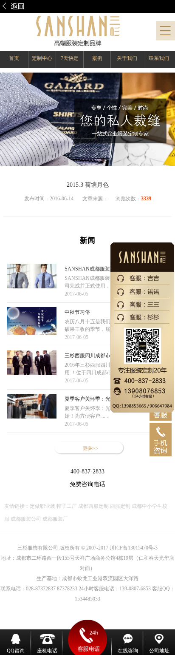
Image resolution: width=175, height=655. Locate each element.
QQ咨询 (16, 651)
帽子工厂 (66, 506)
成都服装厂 (54, 519)
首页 (14, 58)
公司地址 (159, 651)
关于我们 (127, 58)
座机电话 (47, 651)
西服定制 (121, 506)
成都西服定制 (93, 506)
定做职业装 (42, 506)
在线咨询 (128, 651)
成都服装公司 (26, 519)
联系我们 (159, 58)
